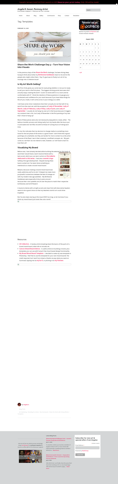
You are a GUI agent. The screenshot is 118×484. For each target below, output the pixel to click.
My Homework (44, 412)
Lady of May (40, 109)
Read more (56, 450)
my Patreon (59, 260)
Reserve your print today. (69, 2)
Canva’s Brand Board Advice (29, 249)
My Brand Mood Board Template (31, 253)
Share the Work (41, 72)
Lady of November (55, 106)
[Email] (97, 479)
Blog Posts (22, 409)
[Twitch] (86, 479)
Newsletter (76, 15)
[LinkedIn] (88, 479)
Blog (35, 15)
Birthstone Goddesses (46, 75)
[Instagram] (83, 479)
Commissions (51, 15)
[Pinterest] (89, 479)
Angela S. (26, 404)
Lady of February (29, 109)
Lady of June (50, 109)
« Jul (80, 72)
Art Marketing (23, 412)
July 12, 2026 (49, 442)
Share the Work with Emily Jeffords (59, 412)
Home (20, 15)
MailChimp (85, 450)
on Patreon (92, 31)
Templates (20, 414)
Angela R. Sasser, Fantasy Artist (33, 9)
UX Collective (24, 244)
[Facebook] (80, 479)
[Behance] (91, 479)
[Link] (82, 479)
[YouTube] (85, 479)
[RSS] (99, 479)
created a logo (48, 158)
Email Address (79, 445)
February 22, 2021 (23, 28)
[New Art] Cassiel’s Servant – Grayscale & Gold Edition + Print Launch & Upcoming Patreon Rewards (57, 456)
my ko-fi (40, 260)
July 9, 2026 (49, 460)
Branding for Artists (33, 412)
